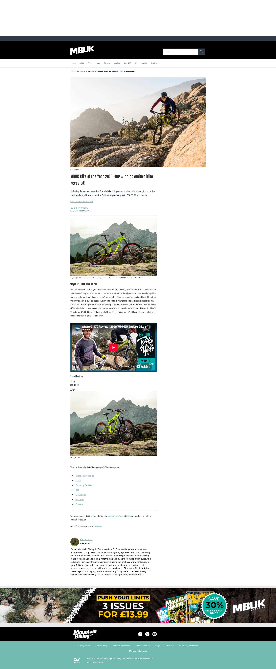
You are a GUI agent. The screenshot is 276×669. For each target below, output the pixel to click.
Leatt (78, 480)
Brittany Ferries (83, 485)
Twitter (128, 515)
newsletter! (98, 526)
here (92, 515)
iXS (77, 490)
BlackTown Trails (84, 475)
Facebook (111, 515)
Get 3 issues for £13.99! (81, 201)
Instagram (119, 515)
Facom (79, 504)
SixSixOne (80, 494)
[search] (201, 52)
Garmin (79, 499)
